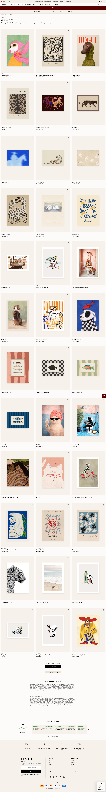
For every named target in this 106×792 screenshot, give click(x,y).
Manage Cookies (74, 773)
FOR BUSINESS (55, 4)
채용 (50, 762)
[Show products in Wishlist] (101, 4)
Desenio (56, 788)
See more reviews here (53, 736)
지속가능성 (51, 764)
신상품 (18, 4)
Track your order (74, 762)
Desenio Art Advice (74, 758)
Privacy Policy (29, 774)
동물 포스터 (11, 14)
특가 (37, 4)
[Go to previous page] (46, 672)
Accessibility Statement (54, 766)
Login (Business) (52, 771)
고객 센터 (72, 760)
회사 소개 (51, 758)
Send (31, 771)
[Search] (98, 4)
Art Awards (51, 768)
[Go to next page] (60, 672)
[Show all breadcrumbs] (2, 14)
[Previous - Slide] (31, 729)
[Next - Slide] (88, 729)
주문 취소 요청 (73, 771)
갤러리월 (41, 4)
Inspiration (47, 4)
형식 (53, 11)
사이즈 (61, 11)
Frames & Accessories (30, 4)
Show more (53, 666)
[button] (101, 786)
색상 (46, 11)
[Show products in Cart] (103, 4)
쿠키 (71, 766)
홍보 (50, 760)
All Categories (36, 11)
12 (57, 672)
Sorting (70, 11)
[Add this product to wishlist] (32, 30)
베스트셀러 (13, 4)
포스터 (22, 4)
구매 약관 (72, 764)
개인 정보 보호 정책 (74, 768)
